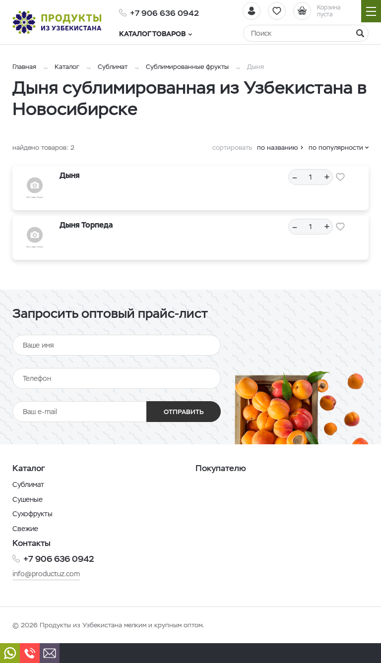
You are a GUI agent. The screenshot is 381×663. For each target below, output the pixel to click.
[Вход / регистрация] (251, 11)
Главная (24, 66)
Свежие (25, 528)
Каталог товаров (152, 33)
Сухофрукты (32, 513)
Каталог (67, 66)
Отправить (184, 412)
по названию (277, 147)
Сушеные (27, 499)
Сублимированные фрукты (187, 66)
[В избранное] (340, 177)
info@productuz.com (46, 573)
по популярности (336, 147)
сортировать (232, 147)
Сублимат (112, 66)
